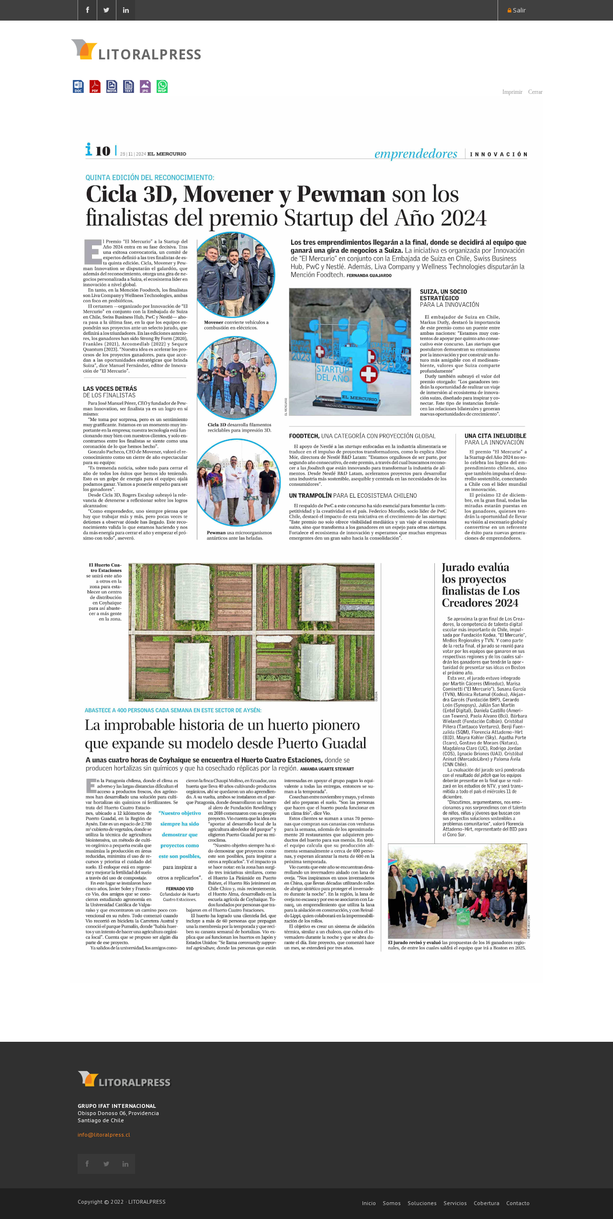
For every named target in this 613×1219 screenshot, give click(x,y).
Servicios (455, 1203)
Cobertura (486, 1203)
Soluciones (422, 1203)
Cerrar (535, 92)
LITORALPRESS (150, 53)
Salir (518, 10)
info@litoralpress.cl (104, 1134)
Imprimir (511, 92)
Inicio (369, 1203)
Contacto (518, 1203)
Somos (392, 1203)
